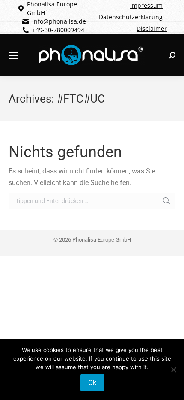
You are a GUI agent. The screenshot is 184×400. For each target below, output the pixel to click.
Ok (92, 383)
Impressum (146, 5)
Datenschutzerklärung (131, 17)
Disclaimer (152, 28)
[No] (173, 369)
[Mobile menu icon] (14, 55)
